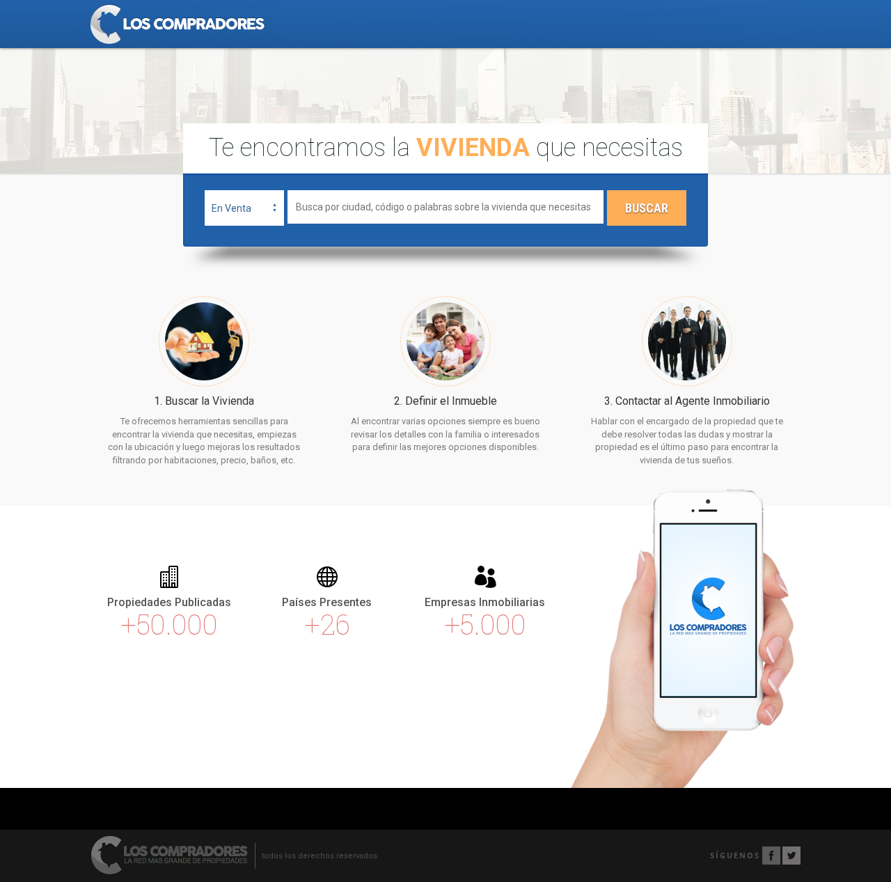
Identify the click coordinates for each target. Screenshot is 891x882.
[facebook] (771, 855)
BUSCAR (646, 208)
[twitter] (791, 855)
